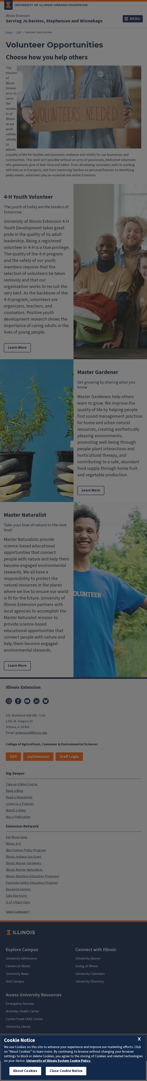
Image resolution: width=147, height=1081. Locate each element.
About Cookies (25, 1071)
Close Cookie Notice (66, 1071)
